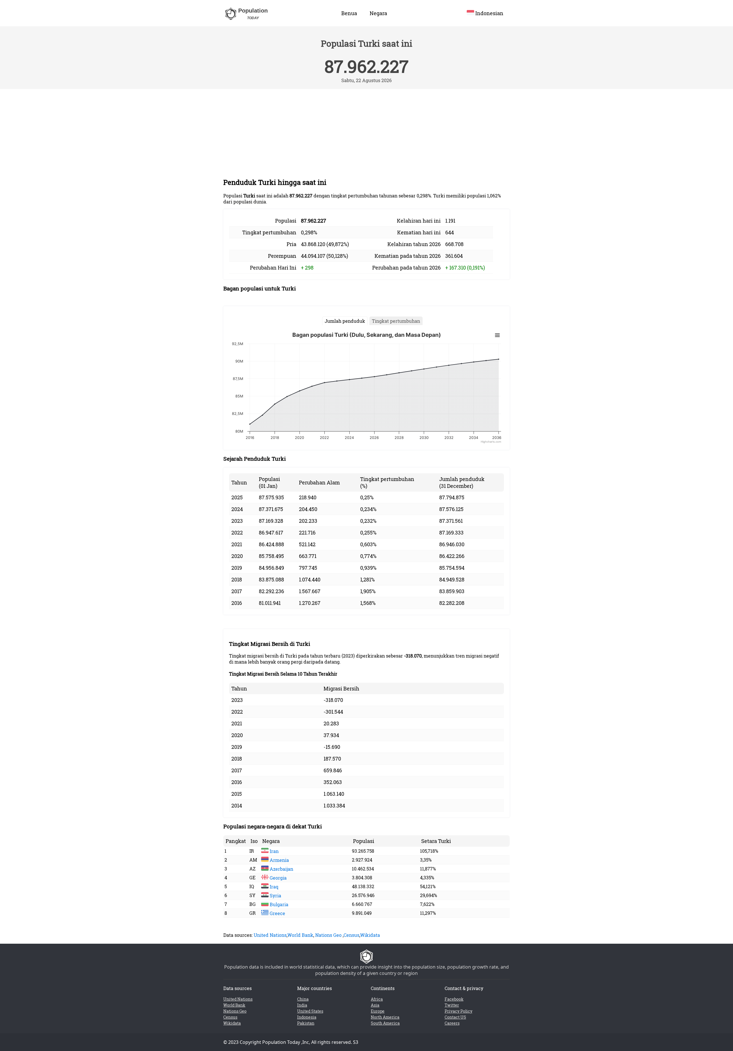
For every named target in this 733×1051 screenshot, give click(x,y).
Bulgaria (278, 904)
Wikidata (370, 935)
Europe (378, 1011)
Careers (452, 1023)
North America (385, 1017)
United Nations (270, 935)
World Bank (300, 935)
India (302, 1005)
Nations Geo (328, 935)
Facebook (454, 999)
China (303, 999)
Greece (277, 913)
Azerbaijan (281, 869)
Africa (377, 999)
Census (351, 935)
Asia (375, 1005)
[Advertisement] (366, 132)
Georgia (278, 878)
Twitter (452, 1005)
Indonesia (306, 1017)
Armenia (279, 860)
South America (385, 1023)
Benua (349, 13)
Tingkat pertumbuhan (396, 321)
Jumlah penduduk (345, 321)
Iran (274, 851)
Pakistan (305, 1023)
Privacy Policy (458, 1011)
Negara (378, 13)
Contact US (455, 1017)
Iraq (273, 887)
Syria (275, 895)
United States (310, 1011)
